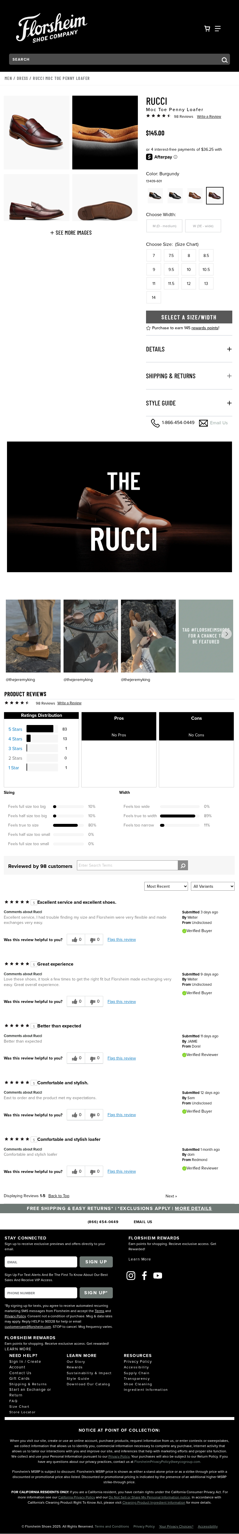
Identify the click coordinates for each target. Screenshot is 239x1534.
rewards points (204, 328)
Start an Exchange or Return (30, 1392)
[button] (71, 232)
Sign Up (96, 1261)
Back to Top (58, 1195)
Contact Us (20, 1372)
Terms (99, 1310)
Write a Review (209, 116)
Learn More (18, 1348)
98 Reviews (183, 116)
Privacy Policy (15, 1316)
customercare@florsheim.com (28, 1326)
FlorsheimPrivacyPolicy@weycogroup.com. (167, 1461)
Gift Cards (19, 1378)
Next (171, 1196)
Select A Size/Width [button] (189, 317)
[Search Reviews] (183, 865)
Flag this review (122, 939)
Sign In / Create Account (25, 1364)
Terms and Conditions (112, 1526)
